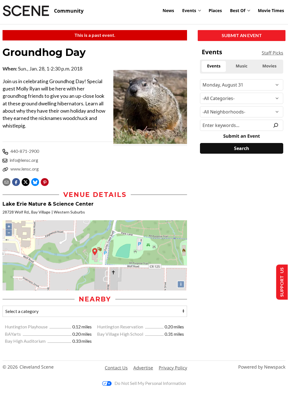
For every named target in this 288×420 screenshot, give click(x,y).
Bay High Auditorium (25, 341)
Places (215, 10)
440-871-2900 (24, 151)
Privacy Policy (173, 368)
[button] (45, 181)
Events (189, 10)
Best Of (238, 10)
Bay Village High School (120, 334)
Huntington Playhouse (26, 326)
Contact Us (116, 368)
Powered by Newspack (261, 367)
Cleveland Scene (36, 367)
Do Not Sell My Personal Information (150, 383)
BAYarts (13, 334)
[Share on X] (26, 181)
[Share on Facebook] (16, 181)
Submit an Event (242, 35)
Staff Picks (272, 53)
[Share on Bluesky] (35, 181)
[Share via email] (6, 181)
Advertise (143, 368)
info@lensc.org (24, 160)
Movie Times (271, 10)
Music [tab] (242, 66)
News (168, 10)
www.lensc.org (24, 168)
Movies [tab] (269, 66)
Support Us (281, 282)
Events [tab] (213, 66)
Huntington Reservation (120, 326)
